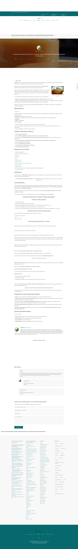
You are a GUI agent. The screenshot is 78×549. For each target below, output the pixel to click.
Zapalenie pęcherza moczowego (30, 483)
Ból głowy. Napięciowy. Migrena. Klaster (31, 487)
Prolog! (21, 20)
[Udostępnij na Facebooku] (77, 84)
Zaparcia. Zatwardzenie (29, 476)
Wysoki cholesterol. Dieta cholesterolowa (31, 451)
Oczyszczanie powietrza (58, 465)
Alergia (56, 443)
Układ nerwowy (42, 498)
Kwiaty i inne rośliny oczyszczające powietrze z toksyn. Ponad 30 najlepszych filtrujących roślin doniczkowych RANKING (17, 464)
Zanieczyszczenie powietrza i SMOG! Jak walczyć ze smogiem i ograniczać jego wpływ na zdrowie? (17, 460)
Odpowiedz (21, 376)
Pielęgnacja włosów (42, 488)
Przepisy (50, 59)
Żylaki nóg (27, 457)
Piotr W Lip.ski (40, 51)
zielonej (26, 206)
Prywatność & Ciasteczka (49, 534)
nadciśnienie (22, 163)
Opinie (30, 20)
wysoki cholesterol (28, 163)
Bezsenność (61, 443)
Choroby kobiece (42, 447)
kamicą (47, 194)
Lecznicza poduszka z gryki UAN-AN (16, 484)
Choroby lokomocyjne (43, 450)
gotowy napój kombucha (18, 105)
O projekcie (30, 534)
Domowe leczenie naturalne (43, 471)
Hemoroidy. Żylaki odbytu (29, 456)
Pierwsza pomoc (42, 490)
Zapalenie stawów (28, 497)
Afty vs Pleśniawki (28, 511)
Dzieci (41, 473)
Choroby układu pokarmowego (44, 461)
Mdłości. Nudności (28, 477)
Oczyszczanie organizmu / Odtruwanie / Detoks (59, 463)
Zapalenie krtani (28, 503)
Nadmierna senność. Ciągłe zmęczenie (31, 450)
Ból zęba (27, 493)
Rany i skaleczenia (28, 464)
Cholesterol (57, 448)
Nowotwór (41, 484)
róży (37, 206)
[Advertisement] (39, 5)
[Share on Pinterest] (77, 86)
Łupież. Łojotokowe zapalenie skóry (31, 467)
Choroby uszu (42, 463)
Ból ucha (27, 494)
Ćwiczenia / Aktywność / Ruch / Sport (59, 493)
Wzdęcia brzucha (28, 471)
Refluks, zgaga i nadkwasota (30, 473)
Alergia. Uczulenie (28, 514)
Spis (64, 479)
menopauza (17, 155)
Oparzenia (56, 472)
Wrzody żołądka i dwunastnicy (30, 481)
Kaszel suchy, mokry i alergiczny (30, 510)
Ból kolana (27, 491)
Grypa (27, 507)
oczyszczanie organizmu (19, 169)
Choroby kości (42, 448)
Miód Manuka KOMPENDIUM (16, 468)
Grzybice (56, 455)
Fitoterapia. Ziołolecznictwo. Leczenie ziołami (17, 472)
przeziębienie (26, 153)
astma (16, 158)
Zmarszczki (27, 461)
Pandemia (56, 477)
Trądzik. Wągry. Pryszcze (29, 463)
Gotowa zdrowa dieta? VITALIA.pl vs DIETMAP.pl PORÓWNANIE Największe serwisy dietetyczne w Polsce (16, 449)
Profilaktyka (39, 59)
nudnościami (55, 178)
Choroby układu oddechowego (44, 460)
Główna (12, 36)
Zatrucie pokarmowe (29, 480)
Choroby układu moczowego (44, 458)
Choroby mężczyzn (42, 451)
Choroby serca (63, 448)
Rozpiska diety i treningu (58, 479)
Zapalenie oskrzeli (28, 504)
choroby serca (17, 163)
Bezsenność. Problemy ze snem (30, 446)
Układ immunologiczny (43, 497)
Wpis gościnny (42, 500)
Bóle (40, 443)
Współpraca (38, 534)
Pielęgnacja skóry (42, 487)
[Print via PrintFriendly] (77, 89)
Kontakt (43, 534)
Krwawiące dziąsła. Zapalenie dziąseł (31, 513)
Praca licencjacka (42, 491)
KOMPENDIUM (62, 455)
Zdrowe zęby (41, 503)
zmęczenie (19, 161)
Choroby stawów (57, 450)
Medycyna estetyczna (43, 481)
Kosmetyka (41, 478)
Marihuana (60, 457)
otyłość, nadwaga (18, 166)
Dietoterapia (41, 468)
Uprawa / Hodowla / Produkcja (57, 59)
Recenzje (53, 20)
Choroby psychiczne (42, 454)
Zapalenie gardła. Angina (29, 500)
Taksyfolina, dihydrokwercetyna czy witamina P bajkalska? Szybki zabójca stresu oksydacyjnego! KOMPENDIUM (17, 457)
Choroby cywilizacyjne (43, 444)
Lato (56, 457)
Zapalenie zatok (28, 501)
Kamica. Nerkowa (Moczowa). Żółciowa (31, 484)
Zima (56, 491)
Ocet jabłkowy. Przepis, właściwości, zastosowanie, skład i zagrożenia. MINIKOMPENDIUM (16, 478)
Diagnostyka (41, 467)
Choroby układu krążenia (43, 457)
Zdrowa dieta (44, 59)
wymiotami (60, 178)
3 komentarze (24, 59)
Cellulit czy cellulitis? (28, 460)
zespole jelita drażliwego (18, 191)
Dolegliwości (41, 470)
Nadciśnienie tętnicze (29, 454)
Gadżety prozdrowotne (43, 477)
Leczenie (34, 20)
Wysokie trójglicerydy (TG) (29, 453)
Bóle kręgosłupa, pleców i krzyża (30, 490)
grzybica (46, 186)
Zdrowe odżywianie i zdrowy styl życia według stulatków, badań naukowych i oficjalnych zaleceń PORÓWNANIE (17, 445)
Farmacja (41, 474)
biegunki (56, 190)
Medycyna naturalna (17, 36)
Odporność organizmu (58, 470)
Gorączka (27, 517)
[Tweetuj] (77, 87)
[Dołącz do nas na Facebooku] (11, 14)
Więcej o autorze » (35, 334)
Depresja (27, 447)
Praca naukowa (42, 493)
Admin (57, 20)
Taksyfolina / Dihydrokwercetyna (59, 484)
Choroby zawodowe (42, 464)
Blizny (27, 466)
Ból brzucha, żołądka (28, 470)
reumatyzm (17, 156)
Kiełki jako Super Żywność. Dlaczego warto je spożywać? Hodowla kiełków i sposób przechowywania (17, 475)
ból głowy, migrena (18, 160)
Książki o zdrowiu (42, 480)
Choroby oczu (42, 453)
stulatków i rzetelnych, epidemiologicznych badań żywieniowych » (46, 332)
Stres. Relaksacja (28, 444)
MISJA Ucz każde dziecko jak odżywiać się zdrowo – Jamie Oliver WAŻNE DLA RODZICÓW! (16, 489)
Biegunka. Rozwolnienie (29, 474)
